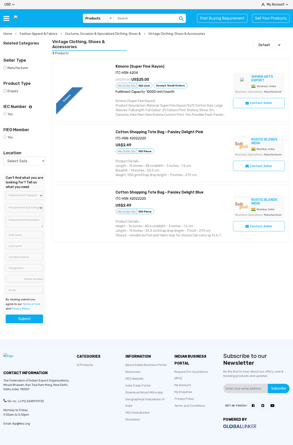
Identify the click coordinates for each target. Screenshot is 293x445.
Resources (133, 371)
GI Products (85, 365)
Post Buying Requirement (222, 18)
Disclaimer (132, 419)
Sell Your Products (271, 18)
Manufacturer (18, 68)
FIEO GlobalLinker (137, 412)
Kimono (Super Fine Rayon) (140, 66)
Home (8, 34)
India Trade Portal (137, 385)
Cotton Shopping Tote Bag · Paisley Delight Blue (159, 192)
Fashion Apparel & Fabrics (39, 34)
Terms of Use (31, 304)
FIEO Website (134, 378)
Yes (10, 114)
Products (92, 18)
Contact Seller (261, 103)
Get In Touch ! (236, 405)
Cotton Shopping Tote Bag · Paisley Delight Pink (159, 132)
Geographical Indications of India (144, 402)
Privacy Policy (20, 308)
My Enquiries (183, 392)
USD (8, 4)
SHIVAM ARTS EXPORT (262, 78)
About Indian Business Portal (145, 365)
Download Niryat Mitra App (144, 392)
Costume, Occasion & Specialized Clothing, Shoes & (103, 34)
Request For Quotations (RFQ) (191, 375)
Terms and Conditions (189, 405)
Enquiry (13, 91)
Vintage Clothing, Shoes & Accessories (176, 34)
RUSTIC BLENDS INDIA (264, 141)
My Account (182, 385)
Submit (24, 319)
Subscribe (278, 388)
